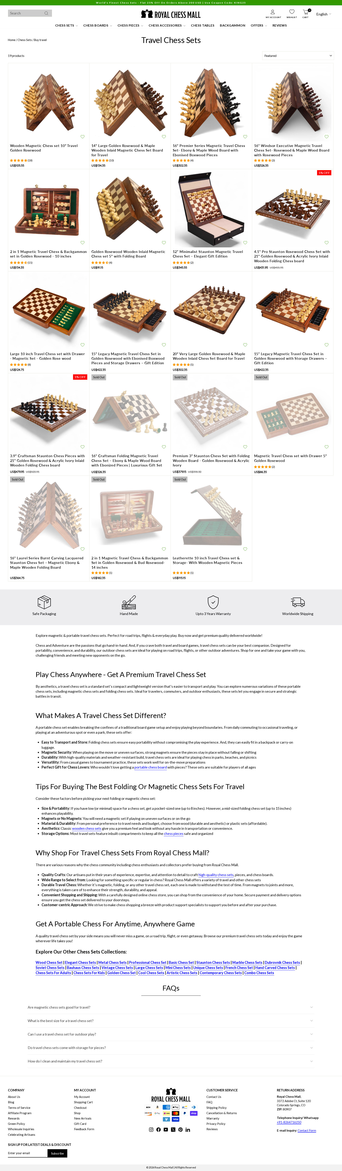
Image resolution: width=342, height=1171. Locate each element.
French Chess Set (239, 967)
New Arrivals (82, 1118)
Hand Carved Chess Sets (275, 967)
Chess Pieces (129, 25)
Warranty (212, 1118)
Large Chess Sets (149, 967)
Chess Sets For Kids (89, 973)
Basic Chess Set (181, 962)
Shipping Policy (216, 1107)
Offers (257, 25)
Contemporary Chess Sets (221, 973)
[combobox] (30, 13)
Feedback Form (84, 1129)
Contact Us (213, 1097)
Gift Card (80, 1123)
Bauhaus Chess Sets (83, 967)
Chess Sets (65, 25)
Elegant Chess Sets (80, 962)
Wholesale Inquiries (21, 1129)
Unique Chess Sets (208, 967)
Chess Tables (202, 25)
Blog (11, 1102)
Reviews (280, 25)
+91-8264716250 (289, 1122)
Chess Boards (96, 25)
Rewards (14, 1118)
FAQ (209, 1102)
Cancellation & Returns (221, 1113)
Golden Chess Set (121, 973)
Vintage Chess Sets (117, 967)
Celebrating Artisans (21, 1134)
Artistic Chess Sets (182, 973)
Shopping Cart (83, 1102)
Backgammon (232, 25)
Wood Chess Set (49, 962)
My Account (82, 1097)
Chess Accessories (165, 25)
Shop (77, 1113)
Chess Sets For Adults (53, 973)
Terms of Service (19, 1107)
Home (11, 40)
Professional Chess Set (147, 962)
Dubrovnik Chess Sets (282, 962)
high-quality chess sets (216, 875)
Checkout (80, 1107)
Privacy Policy (215, 1123)
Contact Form (307, 1130)
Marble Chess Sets (247, 962)
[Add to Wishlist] (82, 136)
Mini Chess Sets (178, 967)
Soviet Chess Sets (50, 967)
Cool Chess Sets (151, 973)
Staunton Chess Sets (213, 962)
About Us (14, 1097)
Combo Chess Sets (259, 973)
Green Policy (16, 1123)
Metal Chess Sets (112, 962)
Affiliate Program (19, 1113)
